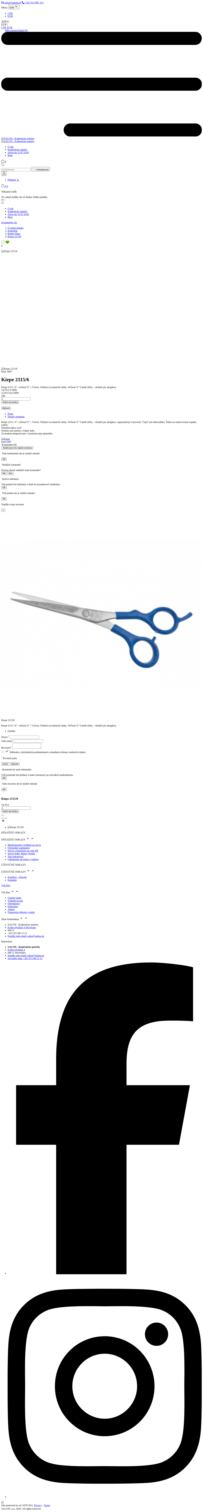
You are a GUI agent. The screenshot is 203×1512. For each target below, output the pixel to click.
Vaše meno (7, 741)
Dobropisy (13, 906)
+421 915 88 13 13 (25, 958)
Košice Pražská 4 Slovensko (22, 927)
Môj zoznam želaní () (16, 30)
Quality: (12, 731)
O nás (10, 146)
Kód (3, 441)
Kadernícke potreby (17, 149)
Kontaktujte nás (9, 222)
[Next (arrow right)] (5, 818)
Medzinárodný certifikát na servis (24, 845)
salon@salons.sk (12, 2)
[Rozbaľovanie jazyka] (4, 173)
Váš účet (5, 885)
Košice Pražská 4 (16, 949)
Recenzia (6, 747)
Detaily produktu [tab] (16, 416)
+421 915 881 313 (33, 2)
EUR (10, 16)
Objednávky (14, 903)
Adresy (11, 909)
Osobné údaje (14, 898)
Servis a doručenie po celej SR (23, 850)
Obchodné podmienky (19, 848)
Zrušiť (5, 764)
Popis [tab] (10, 413)
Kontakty (12, 880)
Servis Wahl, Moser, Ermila (21, 853)
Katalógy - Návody (17, 877)
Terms (47, 1505)
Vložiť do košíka (10, 402)
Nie (4, 473)
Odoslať (14, 764)
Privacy (38, 1505)
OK (4, 459)
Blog (10, 155)
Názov (5, 737)
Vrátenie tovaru (15, 900)
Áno (10, 473)
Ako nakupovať (16, 856)
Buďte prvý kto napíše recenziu (17, 448)
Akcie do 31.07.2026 (18, 152)
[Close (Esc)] (2, 815)
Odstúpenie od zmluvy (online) (23, 859)
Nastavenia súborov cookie (21, 912)
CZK (10, 13)
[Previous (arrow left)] (2, 818)
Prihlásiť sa (13, 180)
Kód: (4, 371)
